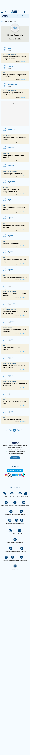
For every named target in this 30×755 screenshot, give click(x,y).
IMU (4, 223)
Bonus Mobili (6, 153)
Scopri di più (19, 16)
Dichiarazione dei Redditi (10, 54)
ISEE (4, 72)
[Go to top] (26, 749)
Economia (5, 187)
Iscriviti (15, 457)
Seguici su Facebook (16, 470)
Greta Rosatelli (23, 61)
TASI (4, 345)
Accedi (26, 16)
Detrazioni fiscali (8, 135)
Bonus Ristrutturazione (10, 171)
